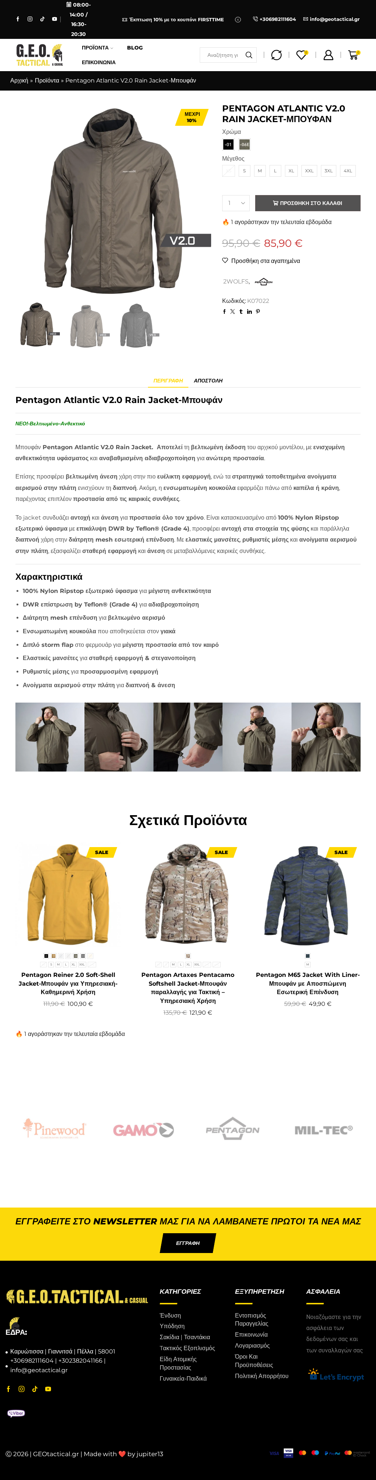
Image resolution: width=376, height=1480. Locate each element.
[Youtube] (54, 19)
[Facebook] (17, 19)
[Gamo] (61, 1128)
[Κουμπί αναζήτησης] (249, 55)
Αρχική (19, 80)
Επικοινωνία (99, 62)
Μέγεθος (233, 158)
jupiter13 (150, 1454)
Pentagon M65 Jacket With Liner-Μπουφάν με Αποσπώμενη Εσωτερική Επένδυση (308, 983)
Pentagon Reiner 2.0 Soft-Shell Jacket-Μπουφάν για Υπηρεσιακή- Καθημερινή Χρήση (68, 983)
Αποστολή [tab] (208, 380)
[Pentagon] (150, 1128)
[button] (188, 1243)
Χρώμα (231, 131)
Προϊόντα (95, 47)
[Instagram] (30, 19)
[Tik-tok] (35, 1389)
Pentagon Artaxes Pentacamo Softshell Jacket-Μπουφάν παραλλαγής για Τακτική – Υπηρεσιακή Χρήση (187, 988)
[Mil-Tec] (239, 1128)
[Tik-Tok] (42, 19)
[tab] (168, 381)
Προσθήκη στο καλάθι (311, 203)
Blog (135, 47)
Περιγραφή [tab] (168, 380)
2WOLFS (236, 281)
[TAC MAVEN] (328, 1128)
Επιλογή (57, 935)
